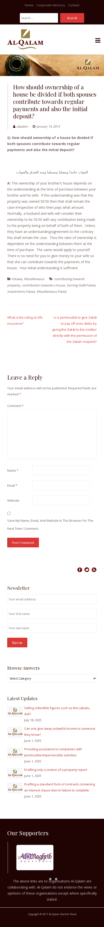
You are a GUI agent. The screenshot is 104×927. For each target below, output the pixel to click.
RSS (94, 569)
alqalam (22, 126)
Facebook (79, 569)
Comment (15, 406)
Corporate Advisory (51, 5)
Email (12, 485)
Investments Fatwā (21, 291)
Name (12, 470)
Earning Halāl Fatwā (81, 285)
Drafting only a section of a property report (55, 769)
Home (29, 5)
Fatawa (17, 279)
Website (13, 500)
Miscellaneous (34, 279)
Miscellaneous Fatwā (51, 291)
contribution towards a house (43, 285)
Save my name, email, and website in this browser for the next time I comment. (50, 524)
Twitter (86, 569)
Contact (73, 5)
